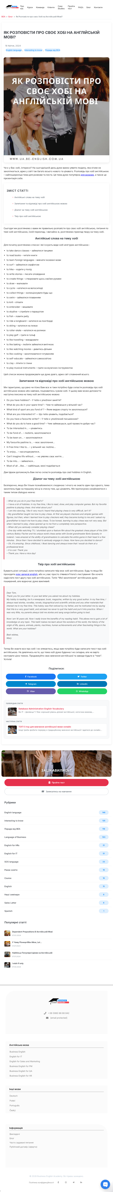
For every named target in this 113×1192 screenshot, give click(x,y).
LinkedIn (84, 684)
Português (14, 1105)
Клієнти (51, 7)
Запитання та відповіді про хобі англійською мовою (40, 203)
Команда (40, 7)
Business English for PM (21, 1066)
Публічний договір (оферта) (23, 1147)
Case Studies (61, 7)
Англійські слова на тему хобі (29, 197)
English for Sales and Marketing (25, 1061)
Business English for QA (21, 1071)
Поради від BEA (52, 50)
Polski (12, 1100)
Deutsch (14, 1096)
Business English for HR (21, 1075)
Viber (32, 691)
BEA (3, 16)
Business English (17, 1051)
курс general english (27, 574)
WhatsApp (83, 691)
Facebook (32, 676)
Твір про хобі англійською (27, 216)
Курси (30, 7)
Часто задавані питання (22, 1142)
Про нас (22, 7)
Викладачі (15, 1134)
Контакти (98, 7)
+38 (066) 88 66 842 (58, 1013)
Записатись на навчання (59, 791)
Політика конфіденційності (41, 1182)
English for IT (16, 1056)
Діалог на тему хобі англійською (31, 210)
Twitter (84, 676)
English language (14, 50)
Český (13, 1110)
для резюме (87, 174)
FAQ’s (80, 7)
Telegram (32, 684)
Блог (89, 7)
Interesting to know (33, 50)
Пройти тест (71, 7)
